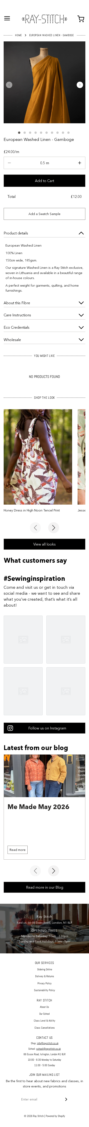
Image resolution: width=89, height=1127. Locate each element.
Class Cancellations (44, 1028)
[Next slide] (53, 527)
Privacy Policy (44, 983)
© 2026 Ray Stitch (34, 1116)
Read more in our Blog (44, 887)
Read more (18, 850)
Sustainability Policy (44, 990)
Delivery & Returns (44, 976)
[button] (9, 85)
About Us (44, 1007)
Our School (44, 1014)
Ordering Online (44, 969)
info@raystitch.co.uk (47, 1043)
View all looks (44, 544)
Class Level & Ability (44, 1020)
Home (18, 35)
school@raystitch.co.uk (48, 1049)
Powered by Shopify (55, 1116)
